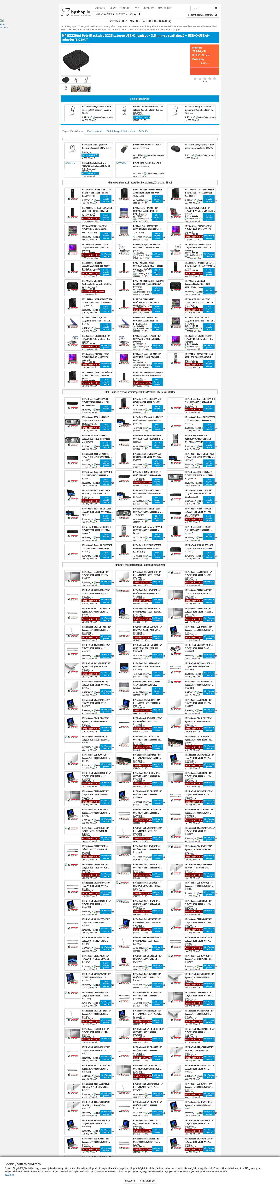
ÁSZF (137, 8)
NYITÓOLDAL (101, 8)
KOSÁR (113, 8)
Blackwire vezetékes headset (186, 26)
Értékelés (143, 131)
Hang (148, 26)
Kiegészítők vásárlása (72, 131)
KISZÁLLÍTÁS (148, 8)
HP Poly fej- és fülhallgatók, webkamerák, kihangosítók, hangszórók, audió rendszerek (104, 26)
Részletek (9, 1174)
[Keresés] (216, 8)
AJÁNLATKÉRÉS (165, 8)
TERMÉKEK (125, 8)
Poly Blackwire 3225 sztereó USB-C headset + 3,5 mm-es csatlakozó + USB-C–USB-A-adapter (136, 29)
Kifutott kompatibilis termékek (120, 131)
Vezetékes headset (162, 26)
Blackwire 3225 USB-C (80, 29)
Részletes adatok (95, 131)
